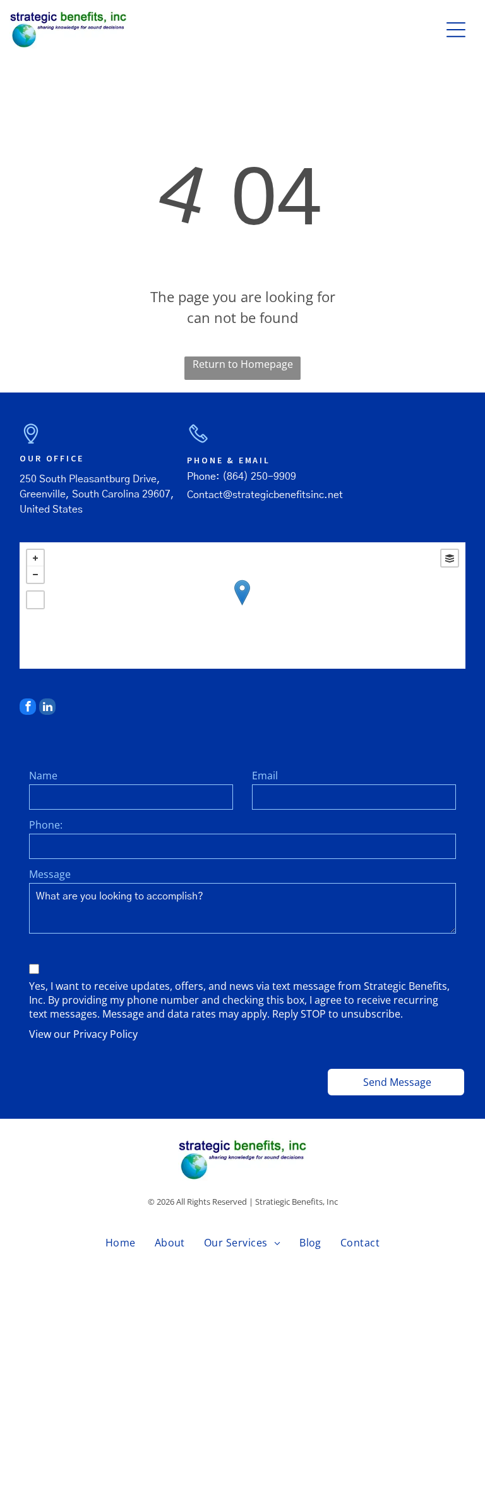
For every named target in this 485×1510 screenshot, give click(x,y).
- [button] (35, 574)
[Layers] (449, 558)
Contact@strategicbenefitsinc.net (265, 495)
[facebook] (28, 708)
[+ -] (242, 605)
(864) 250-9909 (259, 477)
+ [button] (35, 558)
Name (43, 775)
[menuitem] (120, 1243)
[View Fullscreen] (35, 600)
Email (265, 775)
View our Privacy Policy (83, 1034)
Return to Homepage (243, 364)
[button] (455, 29)
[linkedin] (47, 708)
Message (50, 874)
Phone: (46, 825)
